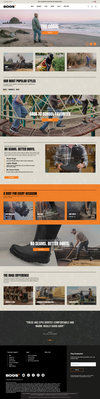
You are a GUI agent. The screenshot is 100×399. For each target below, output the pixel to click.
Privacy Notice (40, 394)
